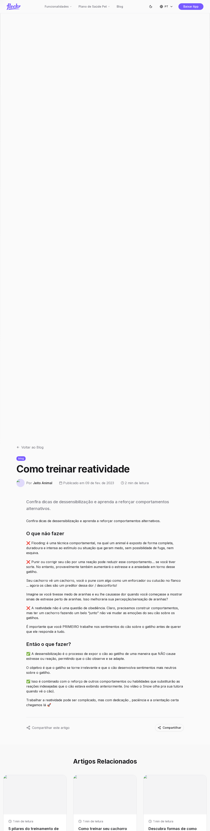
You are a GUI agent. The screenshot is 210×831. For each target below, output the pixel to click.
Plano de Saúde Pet (93, 6)
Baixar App (191, 6)
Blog (120, 6)
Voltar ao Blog (32, 447)
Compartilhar (172, 727)
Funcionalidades (57, 6)
